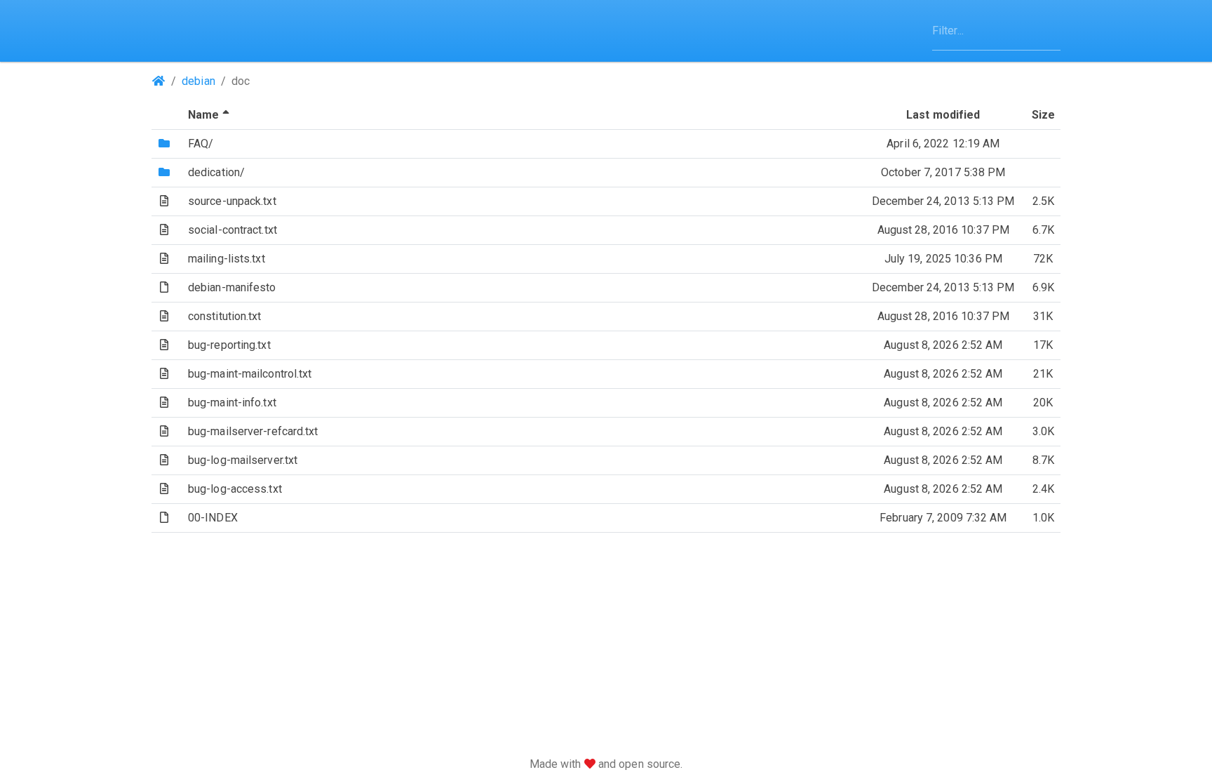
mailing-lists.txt (226, 258)
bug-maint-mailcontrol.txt (250, 373)
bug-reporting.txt (229, 345)
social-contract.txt (232, 230)
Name (210, 114)
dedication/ (216, 172)
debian (198, 81)
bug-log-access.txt (235, 489)
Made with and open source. (606, 764)
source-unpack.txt (232, 201)
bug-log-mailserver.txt (242, 460)
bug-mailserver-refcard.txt (253, 431)
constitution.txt (225, 316)
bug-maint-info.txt (232, 402)
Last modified (943, 114)
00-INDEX (213, 517)
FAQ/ (200, 143)
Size (1043, 114)
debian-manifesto (232, 287)
